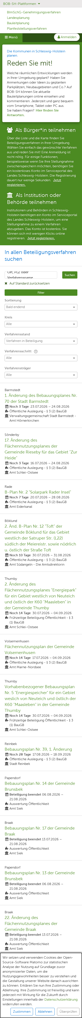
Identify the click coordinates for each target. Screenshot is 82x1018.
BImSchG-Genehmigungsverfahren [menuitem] (34, 12)
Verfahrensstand (17, 334)
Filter (41, 292)
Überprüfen (68, 1011)
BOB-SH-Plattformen (20, 4)
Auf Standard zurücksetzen (29, 283)
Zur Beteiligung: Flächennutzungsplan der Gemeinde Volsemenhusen (41, 654)
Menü (13, 37)
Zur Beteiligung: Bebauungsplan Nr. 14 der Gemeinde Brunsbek (41, 793)
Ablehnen (45, 1011)
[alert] (41, 985)
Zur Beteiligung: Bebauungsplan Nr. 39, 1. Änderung (41, 754)
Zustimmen (21, 1011)
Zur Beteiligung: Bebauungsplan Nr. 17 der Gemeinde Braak (41, 838)
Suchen (70, 275)
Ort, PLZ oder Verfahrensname (20, 275)
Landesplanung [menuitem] (18, 18)
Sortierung (13, 300)
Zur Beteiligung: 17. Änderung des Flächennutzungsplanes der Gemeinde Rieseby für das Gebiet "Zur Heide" (41, 454)
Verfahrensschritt (18, 351)
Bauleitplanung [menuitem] (18, 23)
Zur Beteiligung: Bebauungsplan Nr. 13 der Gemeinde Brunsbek (41, 882)
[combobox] (31, 275)
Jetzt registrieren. (41, 238)
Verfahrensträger (18, 368)
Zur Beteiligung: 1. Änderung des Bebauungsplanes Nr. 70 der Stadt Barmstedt (41, 405)
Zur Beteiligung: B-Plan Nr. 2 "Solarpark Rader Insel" (41, 497)
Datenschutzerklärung (61, 999)
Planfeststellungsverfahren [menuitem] (27, 28)
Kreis (8, 317)
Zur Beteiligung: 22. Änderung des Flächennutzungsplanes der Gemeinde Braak (41, 930)
